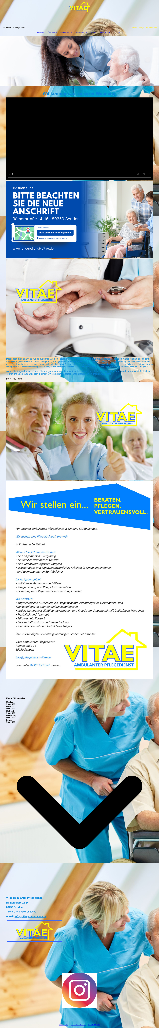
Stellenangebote (66, 32)
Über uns (51, 32)
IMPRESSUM (94, 1025)
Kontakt (93, 32)
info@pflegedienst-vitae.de (30, 916)
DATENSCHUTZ (78, 1025)
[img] (79, 13)
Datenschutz (105, 32)
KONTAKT (63, 1025)
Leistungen (80, 32)
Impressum (118, 32)
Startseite (40, 32)
